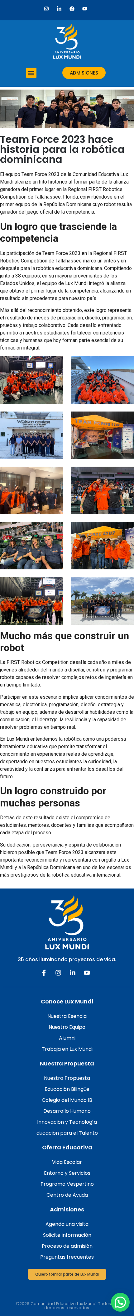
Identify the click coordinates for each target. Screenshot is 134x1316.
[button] (31, 73)
